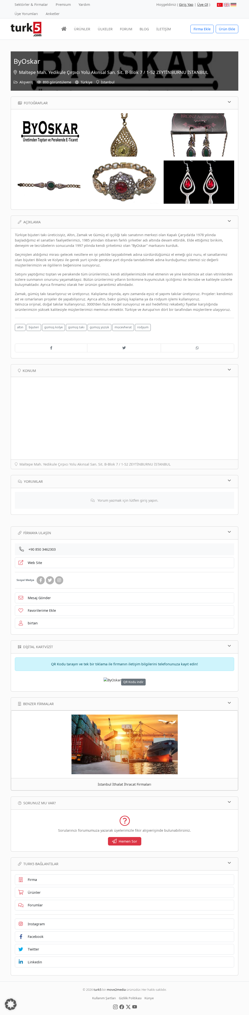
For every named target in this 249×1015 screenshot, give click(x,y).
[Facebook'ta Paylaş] (51, 348)
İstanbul (108, 82)
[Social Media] (115, 1006)
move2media (116, 989)
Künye (149, 998)
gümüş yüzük (99, 327)
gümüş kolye (53, 327)
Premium (63, 4)
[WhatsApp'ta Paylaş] (197, 348)
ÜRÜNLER (82, 29)
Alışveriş (26, 82)
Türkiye (86, 82)
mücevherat (123, 327)
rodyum (143, 327)
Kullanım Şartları (104, 998)
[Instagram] (59, 580)
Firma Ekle (202, 29)
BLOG (144, 29)
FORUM (126, 29)
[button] (10, 1004)
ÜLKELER (105, 29)
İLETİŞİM (163, 29)
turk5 (97, 989)
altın (20, 327)
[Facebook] (40, 580)
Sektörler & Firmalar (31, 4)
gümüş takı (76, 327)
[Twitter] (49, 580)
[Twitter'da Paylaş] (124, 348)
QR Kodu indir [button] (133, 682)
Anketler (53, 13)
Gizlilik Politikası (130, 998)
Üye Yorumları (26, 13)
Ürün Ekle (227, 29)
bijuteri (34, 327)
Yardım (84, 4)
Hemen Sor (128, 841)
